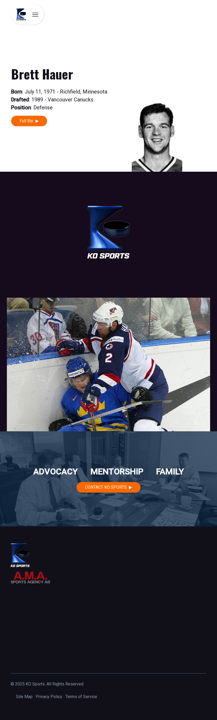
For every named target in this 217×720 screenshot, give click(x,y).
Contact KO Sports (106, 487)
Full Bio (26, 120)
